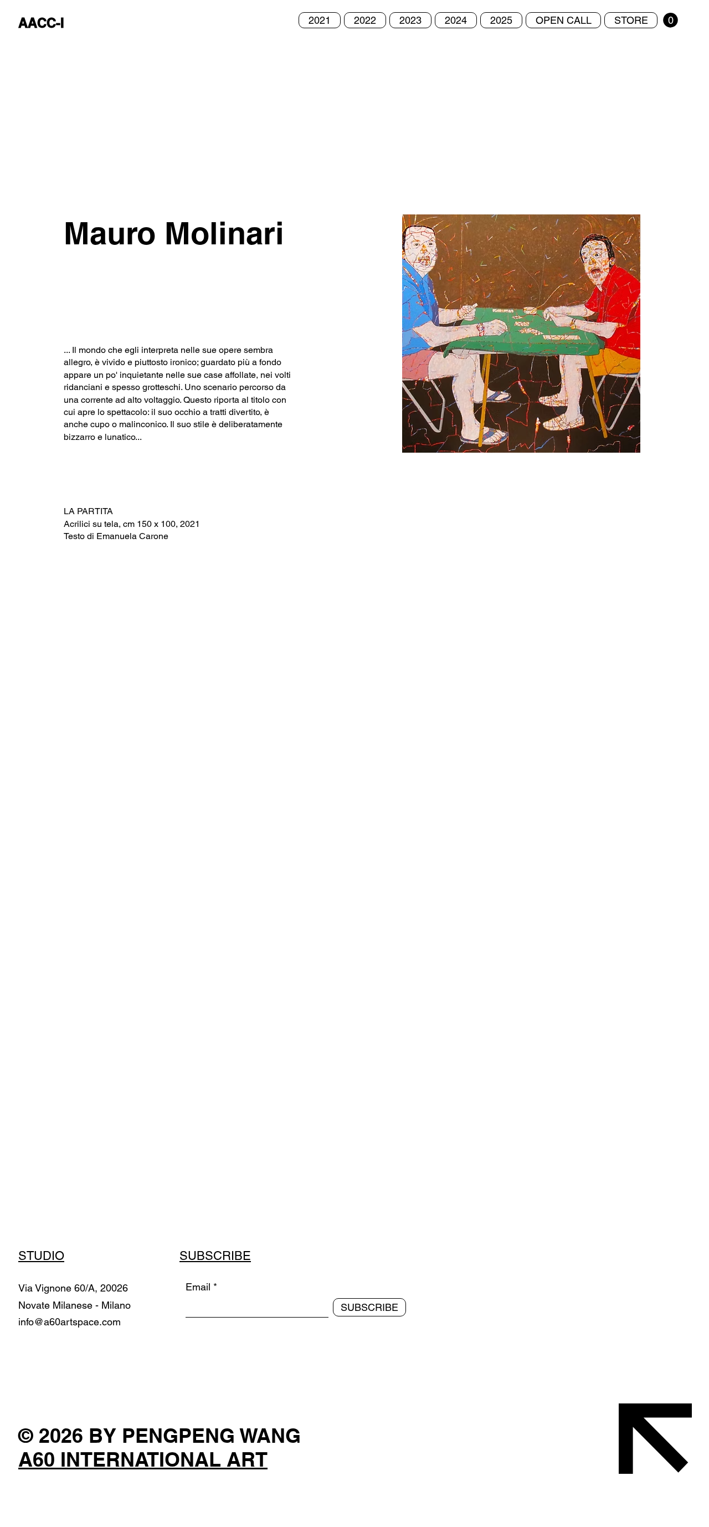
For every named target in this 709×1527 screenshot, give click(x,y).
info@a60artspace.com (69, 1322)
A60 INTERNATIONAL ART (143, 1459)
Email (198, 1287)
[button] (670, 20)
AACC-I (41, 22)
